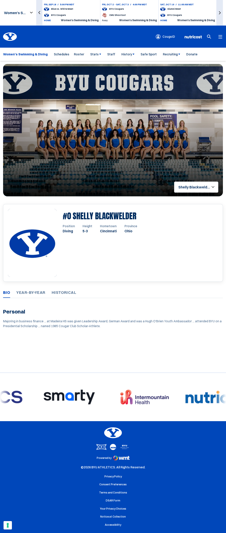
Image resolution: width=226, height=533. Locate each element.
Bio (6, 292)
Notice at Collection (113, 516)
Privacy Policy (113, 476)
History (126, 54)
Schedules (61, 54)
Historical (64, 292)
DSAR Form (113, 500)
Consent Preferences (113, 484)
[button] (39, 12)
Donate (192, 54)
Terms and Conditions (113, 492)
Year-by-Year (30, 292)
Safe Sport (149, 54)
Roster (79, 54)
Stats (94, 54)
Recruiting (170, 54)
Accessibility (113, 524)
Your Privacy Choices (113, 508)
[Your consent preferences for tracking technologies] (8, 525)
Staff (111, 54)
